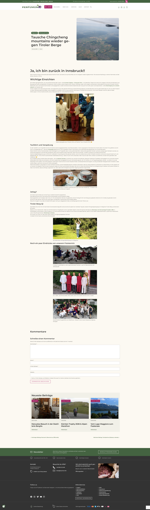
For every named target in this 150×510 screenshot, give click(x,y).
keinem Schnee (61, 158)
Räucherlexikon (80, 490)
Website (32, 372)
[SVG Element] (126, 1)
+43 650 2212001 (121, 1)
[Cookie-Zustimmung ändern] (3, 506)
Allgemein (34, 33)
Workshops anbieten (49, 212)
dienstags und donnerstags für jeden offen (103, 209)
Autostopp (50, 149)
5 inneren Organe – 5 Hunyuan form (73, 82)
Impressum (102, 489)
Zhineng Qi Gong (43, 33)
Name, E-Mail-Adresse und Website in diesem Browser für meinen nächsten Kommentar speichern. (56, 378)
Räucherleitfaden (80, 489)
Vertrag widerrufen (83, 498)
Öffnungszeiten (79, 471)
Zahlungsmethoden (104, 493)
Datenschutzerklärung (105, 490)
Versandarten (102, 492)
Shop (49, 6)
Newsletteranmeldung (108, 452)
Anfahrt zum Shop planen (40, 471)
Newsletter (79, 493)
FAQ (77, 495)
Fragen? (78, 487)
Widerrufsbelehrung (104, 495)
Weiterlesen (35, 429)
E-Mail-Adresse (34, 366)
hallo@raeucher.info (61, 470)
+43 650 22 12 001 (60, 467)
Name (32, 360)
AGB (100, 487)
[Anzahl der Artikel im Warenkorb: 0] (127, 7)
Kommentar (33, 344)
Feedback (78, 492)
